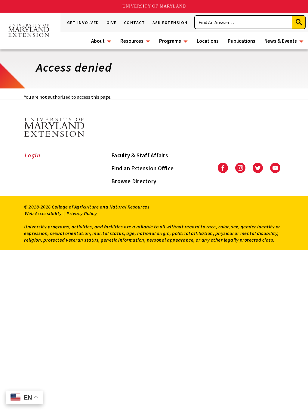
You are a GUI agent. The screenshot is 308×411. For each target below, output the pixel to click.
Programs (170, 41)
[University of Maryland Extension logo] (29, 31)
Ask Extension (170, 22)
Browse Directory (133, 181)
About (98, 41)
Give (111, 22)
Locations (208, 41)
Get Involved (83, 22)
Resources (131, 41)
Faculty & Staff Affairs (139, 155)
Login (33, 155)
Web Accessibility (43, 213)
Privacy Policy (81, 213)
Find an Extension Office (142, 168)
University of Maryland (154, 6)
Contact (134, 22)
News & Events (280, 41)
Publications (241, 41)
